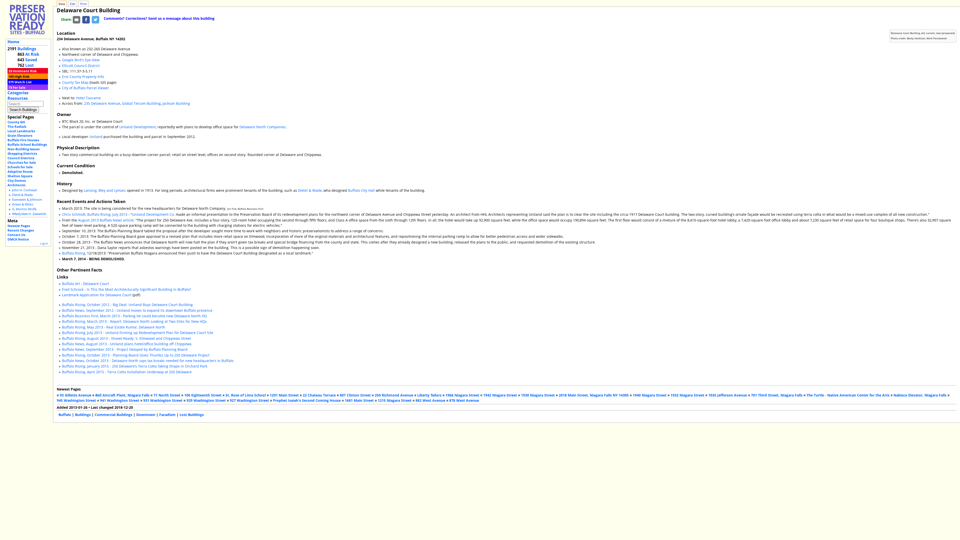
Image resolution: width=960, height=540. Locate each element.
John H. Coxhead (24, 190)
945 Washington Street (76, 400)
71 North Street (167, 395)
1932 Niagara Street (687, 395)
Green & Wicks (22, 204)
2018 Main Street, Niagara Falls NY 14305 (594, 395)
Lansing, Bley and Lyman (104, 190)
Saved (31, 59)
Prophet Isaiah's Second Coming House (307, 400)
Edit (72, 4)
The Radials (17, 126)
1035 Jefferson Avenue (727, 395)
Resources (18, 98)
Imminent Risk (25, 71)
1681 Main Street (359, 400)
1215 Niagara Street (395, 400)
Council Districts (21, 158)
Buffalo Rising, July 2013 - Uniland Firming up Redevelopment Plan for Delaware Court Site (137, 332)
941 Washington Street (119, 400)
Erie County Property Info (83, 76)
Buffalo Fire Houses (23, 140)
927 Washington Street (249, 400)
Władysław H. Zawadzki (29, 214)
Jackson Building (176, 103)
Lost (29, 65)
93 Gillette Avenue (75, 395)
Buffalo (64, 414)
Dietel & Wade (22, 195)
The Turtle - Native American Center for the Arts (848, 395)
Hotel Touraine (88, 98)
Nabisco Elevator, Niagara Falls (920, 395)
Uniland (95, 136)
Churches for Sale (22, 162)
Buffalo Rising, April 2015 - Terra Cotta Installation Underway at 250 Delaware (127, 372)
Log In (44, 243)
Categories (18, 93)
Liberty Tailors (429, 395)
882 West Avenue (430, 400)
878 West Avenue (464, 400)
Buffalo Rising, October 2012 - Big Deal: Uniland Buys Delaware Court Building (127, 304)
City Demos (17, 180)
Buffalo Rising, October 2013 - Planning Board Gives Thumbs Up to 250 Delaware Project (136, 355)
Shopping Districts (22, 153)
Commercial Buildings (113, 414)
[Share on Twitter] (95, 19)
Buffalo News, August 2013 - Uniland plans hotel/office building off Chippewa (127, 344)
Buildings (27, 49)
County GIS (16, 122)
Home (13, 41)
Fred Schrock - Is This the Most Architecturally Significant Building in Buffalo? (126, 289)
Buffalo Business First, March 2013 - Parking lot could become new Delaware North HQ (134, 316)
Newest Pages (19, 226)
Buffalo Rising (73, 253)
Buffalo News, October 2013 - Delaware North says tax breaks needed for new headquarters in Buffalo (148, 360)
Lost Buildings (192, 414)
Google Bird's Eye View (81, 60)
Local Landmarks (21, 131)
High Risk (22, 76)
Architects (16, 185)
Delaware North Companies (263, 126)
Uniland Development (137, 126)
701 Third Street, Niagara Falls (776, 395)
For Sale (19, 87)
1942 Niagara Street (500, 395)
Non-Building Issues (24, 149)
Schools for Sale (20, 167)
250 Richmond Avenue (394, 395)
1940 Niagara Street (649, 395)
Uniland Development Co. (153, 214)
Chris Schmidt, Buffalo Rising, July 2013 (94, 214)
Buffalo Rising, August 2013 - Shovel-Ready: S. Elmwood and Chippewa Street (126, 338)
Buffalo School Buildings (27, 144)
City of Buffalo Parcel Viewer (85, 88)
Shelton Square (20, 176)
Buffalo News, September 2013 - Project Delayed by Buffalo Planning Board (125, 349)
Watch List (23, 82)
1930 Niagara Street (538, 395)
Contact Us (16, 234)
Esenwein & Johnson (27, 200)
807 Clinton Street (355, 395)
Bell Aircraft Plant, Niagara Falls (122, 395)
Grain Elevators (20, 135)
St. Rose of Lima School (246, 395)
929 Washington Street (206, 400)
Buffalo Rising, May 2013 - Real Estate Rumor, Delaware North (113, 327)
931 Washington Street (162, 400)
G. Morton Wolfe (24, 209)
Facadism (167, 414)
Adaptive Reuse (20, 171)
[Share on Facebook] (86, 19)
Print (83, 4)
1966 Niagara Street (462, 395)
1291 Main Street (284, 395)
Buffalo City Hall (361, 190)
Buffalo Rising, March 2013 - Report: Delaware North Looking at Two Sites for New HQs (134, 321)
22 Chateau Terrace (319, 395)
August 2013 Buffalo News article (106, 220)
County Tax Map (75, 82)
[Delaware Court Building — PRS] (27, 19)
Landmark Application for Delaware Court (97, 294)
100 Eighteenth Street (203, 395)
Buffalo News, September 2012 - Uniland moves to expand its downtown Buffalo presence (137, 310)
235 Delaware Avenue (102, 103)
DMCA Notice (18, 239)
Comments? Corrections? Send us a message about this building (159, 18)
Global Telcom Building (141, 103)
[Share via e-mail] (76, 19)
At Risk (32, 54)
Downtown (145, 414)
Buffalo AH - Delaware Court (85, 283)
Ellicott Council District (81, 65)
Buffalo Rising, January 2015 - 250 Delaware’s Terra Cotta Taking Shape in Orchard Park (134, 366)
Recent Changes (21, 230)
